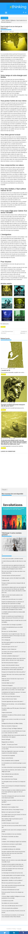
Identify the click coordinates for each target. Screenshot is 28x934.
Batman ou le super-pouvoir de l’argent (11, 812)
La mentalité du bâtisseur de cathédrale (11, 849)
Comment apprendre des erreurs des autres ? (12, 701)
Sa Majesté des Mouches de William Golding (12, 723)
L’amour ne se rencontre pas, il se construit (12, 599)
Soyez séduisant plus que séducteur (10, 774)
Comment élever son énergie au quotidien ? (12, 624)
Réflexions (13, 20)
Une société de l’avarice (7, 776)
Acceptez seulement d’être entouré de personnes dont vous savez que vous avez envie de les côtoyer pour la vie (13, 853)
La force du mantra (6, 857)
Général (7, 20)
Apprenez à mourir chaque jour (9, 649)
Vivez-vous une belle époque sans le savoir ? (12, 905)
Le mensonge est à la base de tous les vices (12, 873)
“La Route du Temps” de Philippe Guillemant (12, 728)
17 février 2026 (5, 402)
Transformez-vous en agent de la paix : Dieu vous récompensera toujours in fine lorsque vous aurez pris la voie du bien (13, 635)
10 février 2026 (5, 438)
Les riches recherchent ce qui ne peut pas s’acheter (14, 767)
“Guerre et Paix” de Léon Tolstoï (9, 699)
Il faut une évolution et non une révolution (12, 834)
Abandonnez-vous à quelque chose (10, 807)
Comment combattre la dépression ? (10, 656)
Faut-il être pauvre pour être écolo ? (7, 332)
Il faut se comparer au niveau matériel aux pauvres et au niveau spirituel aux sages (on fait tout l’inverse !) (14, 791)
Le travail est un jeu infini (7, 900)
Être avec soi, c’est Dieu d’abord (9, 631)
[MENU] (6, 13)
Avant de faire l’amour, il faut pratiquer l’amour (12, 809)
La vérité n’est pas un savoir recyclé (10, 823)
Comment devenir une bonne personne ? (11, 575)
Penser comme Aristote (7, 758)
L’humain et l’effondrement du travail (10, 889)
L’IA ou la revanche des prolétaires (10, 908)
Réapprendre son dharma (8, 742)
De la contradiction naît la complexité (10, 760)
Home (3, 20)
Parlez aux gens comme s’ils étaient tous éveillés (13, 578)
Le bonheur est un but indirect (9, 846)
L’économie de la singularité (8, 755)
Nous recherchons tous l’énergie (9, 779)
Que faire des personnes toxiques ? (10, 662)
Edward (12, 31)
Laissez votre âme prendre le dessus (10, 665)
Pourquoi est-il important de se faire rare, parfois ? (14, 672)
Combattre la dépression (23, 332)
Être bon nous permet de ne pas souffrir (11, 883)
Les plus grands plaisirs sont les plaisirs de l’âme (13, 875)
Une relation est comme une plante (10, 903)
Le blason (4, 839)
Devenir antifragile (6, 739)
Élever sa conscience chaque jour (10, 726)
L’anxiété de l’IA (5, 580)
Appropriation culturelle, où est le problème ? (12, 880)
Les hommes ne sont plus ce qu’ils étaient (12, 844)
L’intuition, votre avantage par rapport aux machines (14, 841)
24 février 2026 (5, 368)
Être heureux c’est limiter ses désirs (10, 836)
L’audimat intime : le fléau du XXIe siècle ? (11, 878)
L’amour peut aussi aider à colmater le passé (12, 558)
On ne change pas (6, 640)
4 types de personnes (7, 712)
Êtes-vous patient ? (6, 804)
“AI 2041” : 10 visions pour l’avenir (9, 744)
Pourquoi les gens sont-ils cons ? (10, 646)
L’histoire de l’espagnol (7, 685)
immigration (7, 235)
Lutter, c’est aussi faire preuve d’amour (11, 696)
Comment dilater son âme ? (8, 683)
